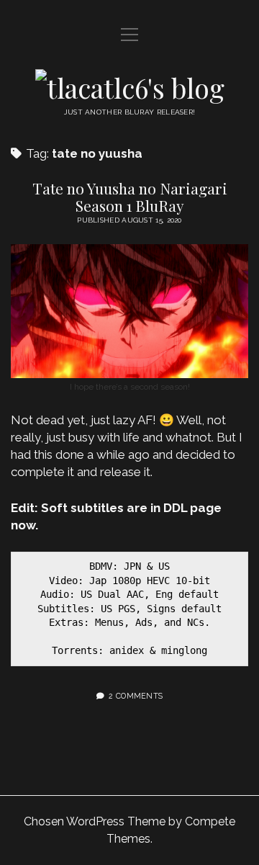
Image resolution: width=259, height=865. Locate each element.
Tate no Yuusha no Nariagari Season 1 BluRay (129, 196)
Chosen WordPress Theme (94, 821)
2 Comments (136, 695)
